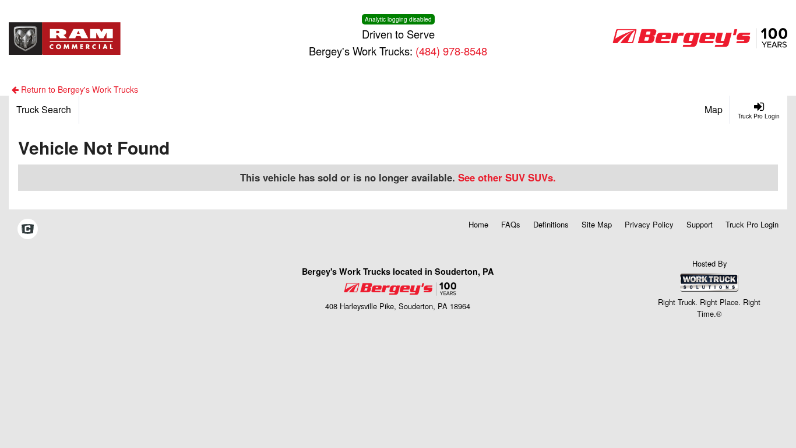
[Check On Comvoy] (27, 229)
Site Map (597, 224)
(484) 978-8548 (451, 50)
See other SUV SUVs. (507, 177)
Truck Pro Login (752, 224)
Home (478, 224)
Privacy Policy (649, 224)
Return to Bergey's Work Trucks (78, 89)
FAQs (510, 224)
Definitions (551, 224)
